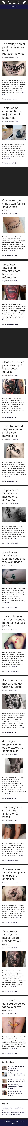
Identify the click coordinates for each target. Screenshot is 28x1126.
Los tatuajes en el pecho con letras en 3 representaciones (16, 1068)
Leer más (7, 158)
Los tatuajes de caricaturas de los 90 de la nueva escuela (13, 1005)
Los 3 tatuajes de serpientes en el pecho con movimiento (13, 430)
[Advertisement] (14, 24)
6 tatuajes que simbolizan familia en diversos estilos (13, 205)
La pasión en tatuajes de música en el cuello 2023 (10, 494)
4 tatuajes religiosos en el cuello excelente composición (12, 745)
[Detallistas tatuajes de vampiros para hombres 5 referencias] (4, 1086)
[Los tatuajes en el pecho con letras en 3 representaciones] (4, 1068)
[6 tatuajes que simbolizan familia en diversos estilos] (4, 1081)
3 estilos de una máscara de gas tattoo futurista (12, 683)
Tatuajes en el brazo (10, 255)
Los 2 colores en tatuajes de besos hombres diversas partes (13, 621)
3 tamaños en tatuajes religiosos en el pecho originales (13, 873)
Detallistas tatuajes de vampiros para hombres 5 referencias (11, 271)
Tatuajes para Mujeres (11, 163)
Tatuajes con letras (10, 99)
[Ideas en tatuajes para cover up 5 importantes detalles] (4, 1093)
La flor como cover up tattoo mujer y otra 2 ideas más (12, 112)
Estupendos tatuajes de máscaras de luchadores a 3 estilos (11, 938)
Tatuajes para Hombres (11, 324)
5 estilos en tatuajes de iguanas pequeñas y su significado (13, 557)
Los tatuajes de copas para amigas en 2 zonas (12, 811)
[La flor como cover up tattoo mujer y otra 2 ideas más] (4, 1074)
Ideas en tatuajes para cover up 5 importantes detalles (13, 366)
